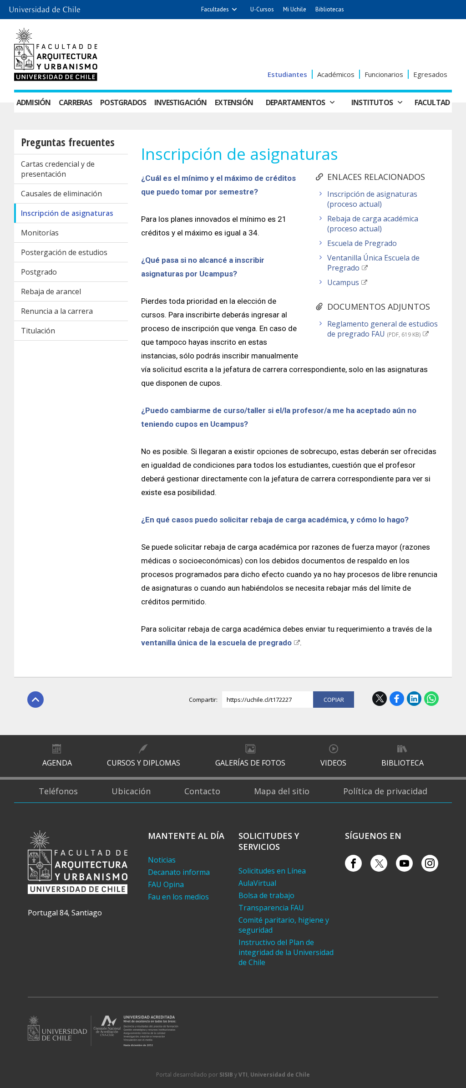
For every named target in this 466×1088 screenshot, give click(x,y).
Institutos (372, 102)
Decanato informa (179, 872)
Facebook (397, 698)
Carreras (75, 102)
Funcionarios (384, 74)
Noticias (162, 860)
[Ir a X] (378, 863)
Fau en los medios (178, 897)
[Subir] (35, 699)
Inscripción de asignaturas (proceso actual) (372, 199)
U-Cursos (262, 9)
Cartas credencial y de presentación (58, 169)
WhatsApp (431, 698)
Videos (333, 763)
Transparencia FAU (271, 908)
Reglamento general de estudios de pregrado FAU (382, 329)
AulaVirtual (257, 883)
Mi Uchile (294, 9)
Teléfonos (58, 791)
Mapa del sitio (281, 791)
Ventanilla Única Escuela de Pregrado (373, 263)
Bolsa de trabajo (266, 895)
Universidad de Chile (280, 1074)
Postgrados (123, 102)
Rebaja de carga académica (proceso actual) (372, 224)
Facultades (215, 9)
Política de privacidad (385, 791)
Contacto (202, 791)
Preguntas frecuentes (68, 141)
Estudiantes (287, 74)
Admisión (33, 102)
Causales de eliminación (61, 194)
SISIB (226, 1074)
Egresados (430, 74)
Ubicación (131, 791)
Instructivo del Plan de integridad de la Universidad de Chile (286, 952)
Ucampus (343, 282)
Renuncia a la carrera (57, 311)
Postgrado (39, 272)
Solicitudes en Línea (272, 871)
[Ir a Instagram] (429, 863)
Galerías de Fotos (250, 763)
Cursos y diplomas (143, 763)
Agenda (57, 763)
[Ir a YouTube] (404, 863)
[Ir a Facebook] (353, 863)
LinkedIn (414, 698)
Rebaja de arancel (51, 291)
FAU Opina (166, 884)
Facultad (432, 102)
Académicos (336, 74)
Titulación (38, 331)
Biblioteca (402, 763)
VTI (243, 1074)
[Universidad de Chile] (44, 7)
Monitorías (40, 233)
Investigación (180, 102)
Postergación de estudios (64, 252)
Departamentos (295, 102)
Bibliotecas (329, 9)
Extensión (234, 102)
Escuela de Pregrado (362, 243)
